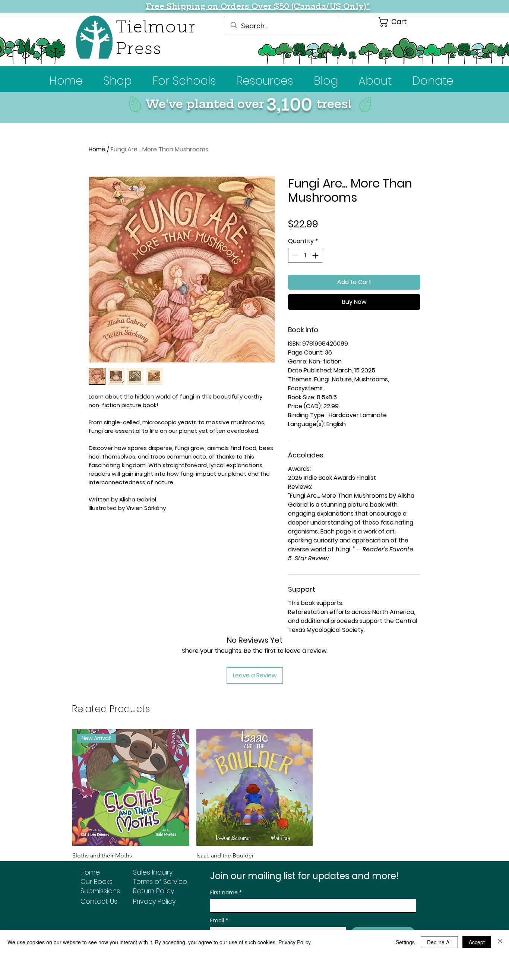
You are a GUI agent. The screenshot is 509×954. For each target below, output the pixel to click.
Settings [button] (405, 942)
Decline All (439, 942)
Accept (477, 942)
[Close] (500, 942)
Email (219, 920)
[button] (184, 80)
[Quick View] (254, 787)
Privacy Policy (294, 942)
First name (226, 893)
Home (97, 149)
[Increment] (316, 255)
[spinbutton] (305, 255)
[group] (254, 799)
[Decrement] (294, 255)
